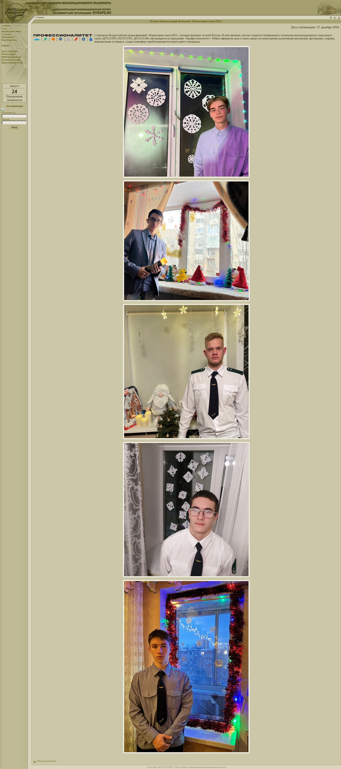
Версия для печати (46, 761)
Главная (40, 17)
